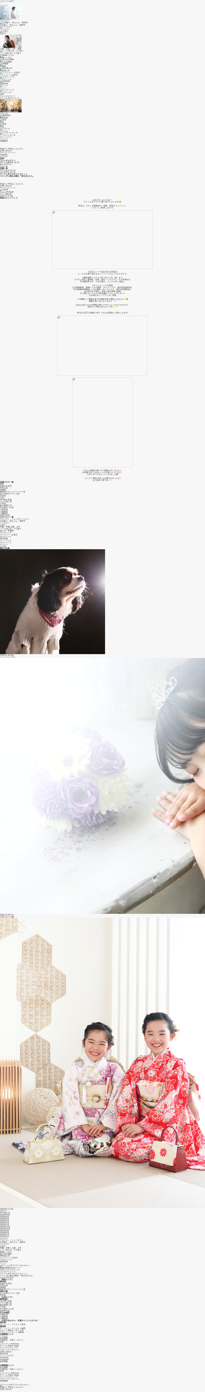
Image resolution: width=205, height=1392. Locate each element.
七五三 (3, 525)
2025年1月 (4, 1224)
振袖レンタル (6, 1252)
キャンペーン (6, 137)
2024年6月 (4, 1236)
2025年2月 (4, 1222)
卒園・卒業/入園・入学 (10, 527)
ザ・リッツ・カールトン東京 (12, 1324)
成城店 (3, 490)
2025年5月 (4, 1219)
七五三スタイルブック (10, 1270)
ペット (3, 1263)
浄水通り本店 (6, 499)
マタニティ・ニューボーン (11, 1240)
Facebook (4, 1357)
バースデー (5, 523)
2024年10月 (5, 1228)
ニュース (4, 139)
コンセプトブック (8, 1272)
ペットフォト (6, 540)
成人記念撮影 (6, 1254)
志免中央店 (5, 515)
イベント (4, 544)
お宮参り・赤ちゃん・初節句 (12, 521)
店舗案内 (4, 141)
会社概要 (4, 1338)
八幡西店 (4, 513)
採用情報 (4, 1361)
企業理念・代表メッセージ (11, 1340)
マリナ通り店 (6, 194)
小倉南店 (4, 511)
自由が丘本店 (6, 486)
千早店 (3, 503)
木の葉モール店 (7, 507)
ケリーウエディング (9, 1348)
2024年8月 (4, 1232)
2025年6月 (4, 1217)
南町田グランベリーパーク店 (12, 492)
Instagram (4, 1359)
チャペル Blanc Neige (9, 1346)
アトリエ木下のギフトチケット (13, 1274)
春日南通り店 (6, 505)
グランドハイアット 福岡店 (12, 1332)
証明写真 (4, 538)
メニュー (4, 5)
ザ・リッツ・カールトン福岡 (12, 1328)
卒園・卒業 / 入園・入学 (10, 1248)
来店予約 (4, 1353)
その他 (3, 546)
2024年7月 (4, 1234)
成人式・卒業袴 (7, 531)
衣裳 (2, 94)
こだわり (4, 1336)
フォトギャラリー (8, 96)
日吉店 (3, 496)
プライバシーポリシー (10, 1350)
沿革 (2, 1342)
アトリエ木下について (10, 98)
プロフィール (6, 1259)
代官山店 (4, 488)
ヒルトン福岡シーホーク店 (11, 1330)
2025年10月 (5, 1215)
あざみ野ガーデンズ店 (10, 494)
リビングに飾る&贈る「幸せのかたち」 (17, 1276)
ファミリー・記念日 (9, 534)
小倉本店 (4, 509)
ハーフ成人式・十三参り (10, 529)
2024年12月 (5, 1226)
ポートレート (6, 536)
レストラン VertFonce (9, 1344)
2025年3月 (4, 1221)
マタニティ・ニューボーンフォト (14, 519)
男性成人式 (5, 1256)
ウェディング (6, 533)
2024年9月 (4, 1230)
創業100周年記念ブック (10, 1268)
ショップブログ (7, 1355)
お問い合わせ (6, 1351)
